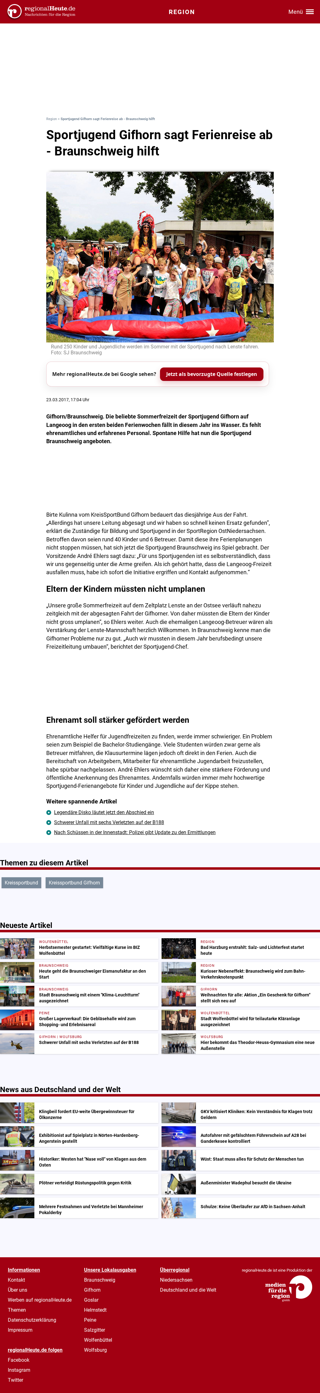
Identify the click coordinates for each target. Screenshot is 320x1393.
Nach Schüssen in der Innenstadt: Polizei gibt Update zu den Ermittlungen (135, 832)
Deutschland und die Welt (188, 1290)
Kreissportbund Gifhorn (74, 883)
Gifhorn (92, 1290)
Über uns (17, 1290)
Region (51, 119)
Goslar (91, 1300)
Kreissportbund (21, 883)
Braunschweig (99, 1280)
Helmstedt (95, 1310)
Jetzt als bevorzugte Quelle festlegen (211, 374)
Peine (90, 1320)
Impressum (20, 1330)
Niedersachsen (176, 1280)
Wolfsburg (95, 1350)
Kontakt (16, 1280)
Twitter (15, 1380)
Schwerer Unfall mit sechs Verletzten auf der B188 (109, 822)
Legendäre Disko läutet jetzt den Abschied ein (104, 812)
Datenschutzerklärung (32, 1320)
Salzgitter (94, 1330)
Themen (17, 1310)
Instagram (19, 1370)
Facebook (18, 1360)
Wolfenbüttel (98, 1340)
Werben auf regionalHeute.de (40, 1300)
